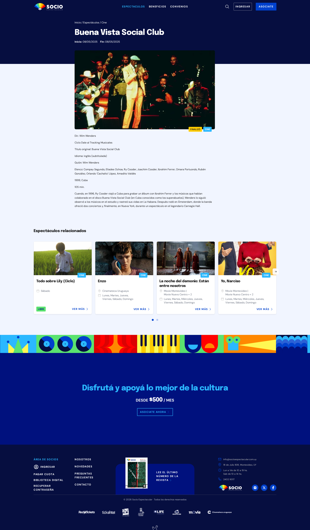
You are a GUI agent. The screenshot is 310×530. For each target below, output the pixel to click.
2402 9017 (228, 479)
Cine (104, 22)
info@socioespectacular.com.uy (240, 459)
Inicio (78, 22)
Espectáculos (91, 22)
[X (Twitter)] (264, 487)
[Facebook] (273, 487)
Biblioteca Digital (48, 480)
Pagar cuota (44, 474)
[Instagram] (255, 487)
